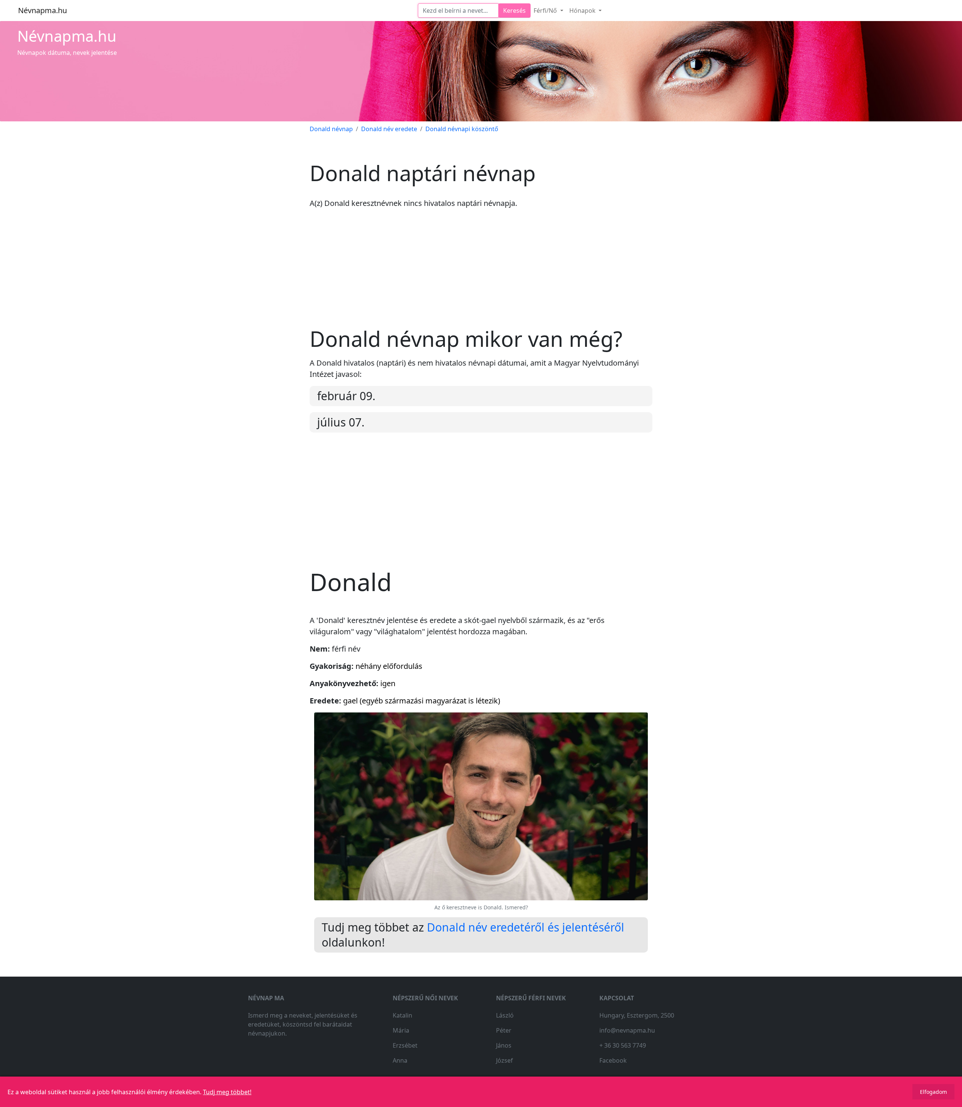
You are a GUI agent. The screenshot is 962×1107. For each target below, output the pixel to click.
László (505, 1015)
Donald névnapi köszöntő (461, 129)
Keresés (514, 10)
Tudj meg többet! (227, 1092)
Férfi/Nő (546, 10)
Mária (401, 1030)
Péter (503, 1030)
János (503, 1045)
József (504, 1060)
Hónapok (583, 10)
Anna (400, 1060)
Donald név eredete (389, 129)
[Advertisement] (481, 273)
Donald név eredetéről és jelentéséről (525, 927)
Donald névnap (331, 129)
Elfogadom (933, 1091)
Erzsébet (405, 1045)
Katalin (402, 1015)
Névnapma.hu (42, 10)
